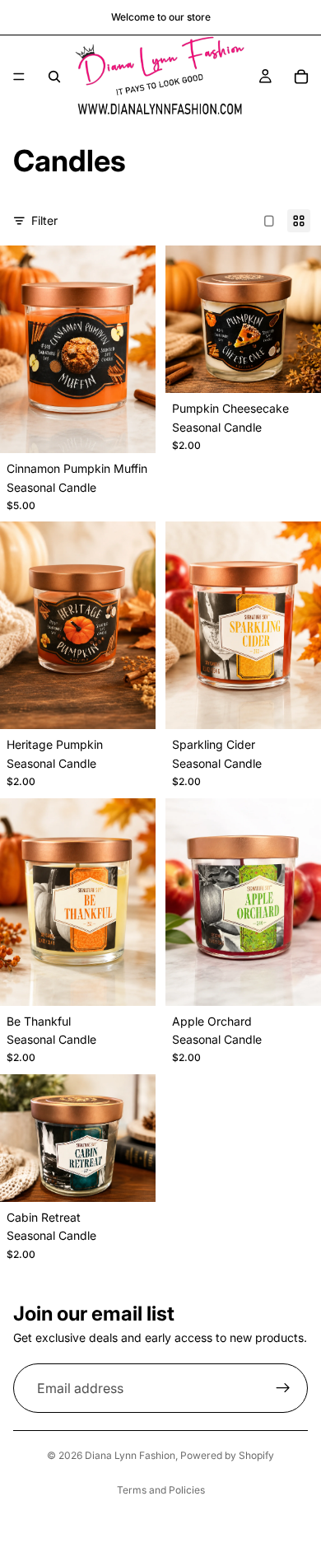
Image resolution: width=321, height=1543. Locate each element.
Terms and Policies (161, 1490)
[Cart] (301, 76)
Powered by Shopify (227, 1455)
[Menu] (19, 77)
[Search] (54, 76)
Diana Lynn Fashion (130, 1455)
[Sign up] (283, 1388)
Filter (44, 220)
